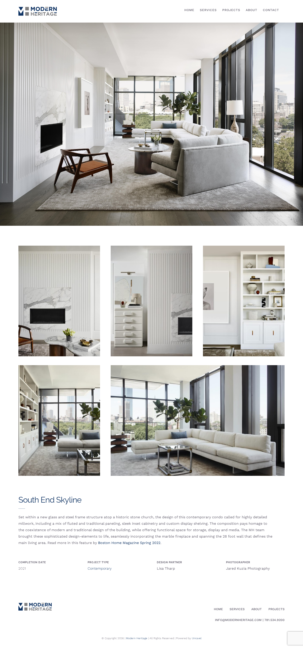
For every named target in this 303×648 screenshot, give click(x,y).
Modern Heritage (136, 638)
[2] (59, 247)
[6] (198, 367)
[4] (244, 247)
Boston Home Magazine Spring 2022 (129, 543)
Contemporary (100, 568)
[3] (151, 247)
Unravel (196, 638)
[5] (59, 367)
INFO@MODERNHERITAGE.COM (238, 620)
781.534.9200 (274, 620)
